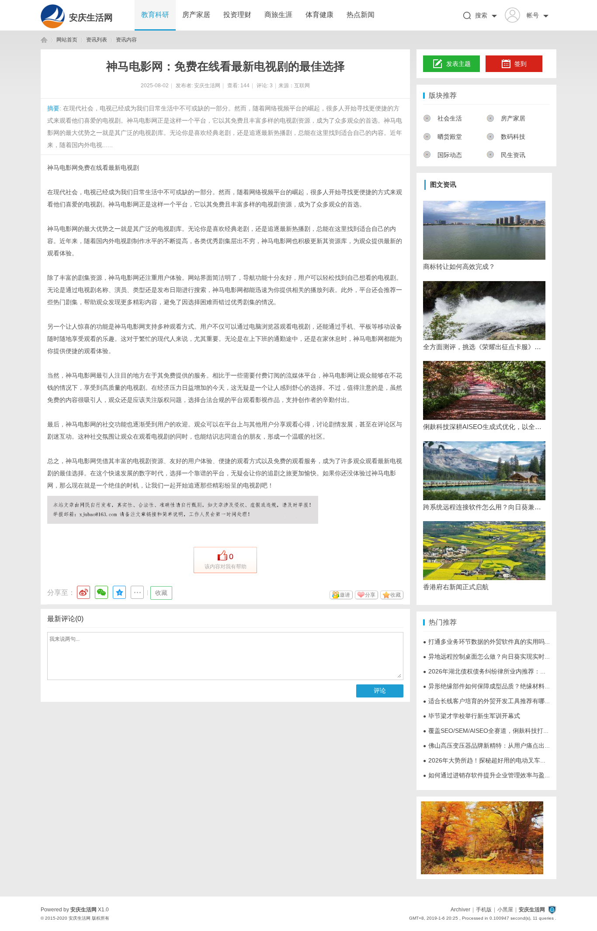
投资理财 (237, 14)
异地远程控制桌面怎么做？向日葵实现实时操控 (490, 656)
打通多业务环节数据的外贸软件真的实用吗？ (487, 641)
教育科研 (155, 14)
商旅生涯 (278, 14)
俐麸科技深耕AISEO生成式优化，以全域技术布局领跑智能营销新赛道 (484, 426)
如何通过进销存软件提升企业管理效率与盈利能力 (493, 775)
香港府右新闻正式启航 (456, 587)
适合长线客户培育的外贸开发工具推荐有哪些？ (490, 700)
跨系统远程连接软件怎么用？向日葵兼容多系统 (484, 507)
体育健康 (319, 14)
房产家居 (196, 14)
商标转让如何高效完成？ (459, 266)
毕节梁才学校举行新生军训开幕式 (471, 715)
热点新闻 (361, 14)
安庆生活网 (91, 17)
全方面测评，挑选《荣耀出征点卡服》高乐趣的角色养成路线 (484, 346)
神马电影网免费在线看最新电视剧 (93, 167)
